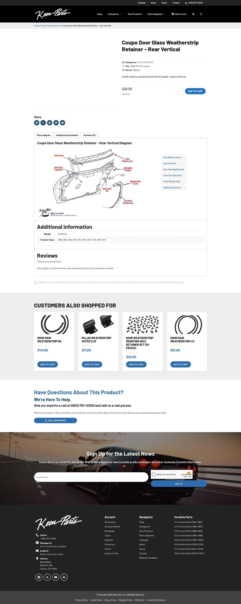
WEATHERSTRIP (145, 62)
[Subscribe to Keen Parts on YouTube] (55, 577)
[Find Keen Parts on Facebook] (38, 577)
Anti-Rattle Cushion (172, 157)
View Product (16, 13)
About (164, 3)
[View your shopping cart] (193, 14)
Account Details (112, 526)
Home (36, 25)
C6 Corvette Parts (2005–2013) (188, 544)
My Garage (110, 531)
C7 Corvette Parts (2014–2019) (188, 548)
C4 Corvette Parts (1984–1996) (188, 535)
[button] (36, 122)
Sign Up (179, 483)
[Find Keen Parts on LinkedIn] (64, 577)
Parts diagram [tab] (43, 135)
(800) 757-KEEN (82, 405)
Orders (108, 548)
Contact (176, 3)
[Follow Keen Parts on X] (47, 577)
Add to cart (195, 91)
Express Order (112, 553)
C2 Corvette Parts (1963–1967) (188, 526)
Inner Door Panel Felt (172, 175)
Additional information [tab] (67, 135)
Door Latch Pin (169, 163)
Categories (113, 14)
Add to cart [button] (47, 364)
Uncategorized (53, 25)
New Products (135, 14)
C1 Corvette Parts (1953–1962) (188, 522)
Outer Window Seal (171, 181)
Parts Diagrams (155, 14)
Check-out (110, 544)
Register (109, 540)
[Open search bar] (201, 14)
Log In (108, 535)
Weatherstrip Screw (172, 187)
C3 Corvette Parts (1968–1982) (188, 531)
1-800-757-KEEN (195, 3)
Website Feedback (148, 557)
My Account (110, 522)
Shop (99, 14)
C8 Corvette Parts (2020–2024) (189, 553)
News (153, 3)
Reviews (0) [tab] (89, 135)
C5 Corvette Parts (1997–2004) (188, 540)
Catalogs (141, 3)
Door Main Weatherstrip (173, 169)
